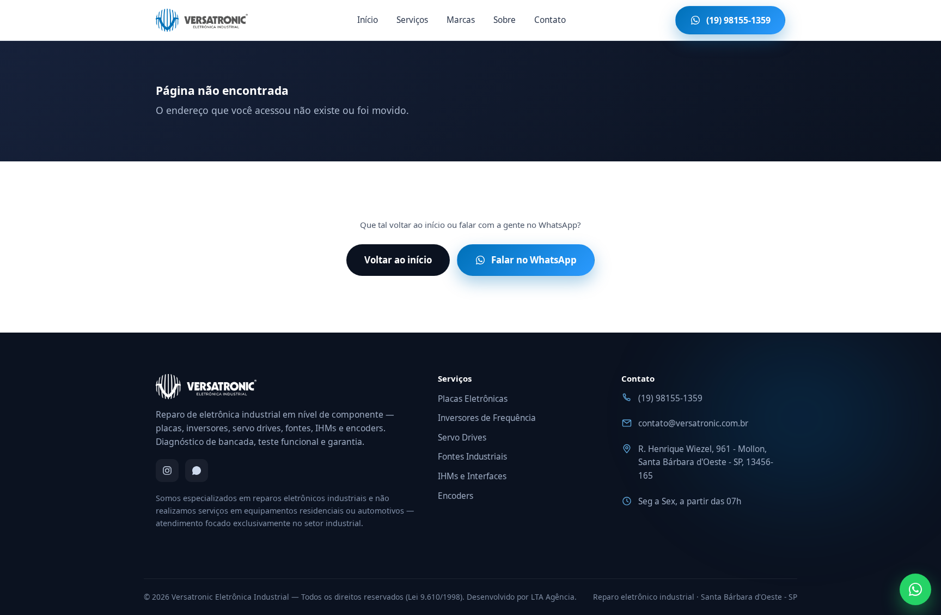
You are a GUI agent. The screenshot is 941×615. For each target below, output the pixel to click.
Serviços (412, 20)
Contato (550, 20)
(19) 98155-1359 (670, 398)
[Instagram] (167, 470)
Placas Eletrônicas (473, 399)
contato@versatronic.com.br (693, 423)
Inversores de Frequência (487, 418)
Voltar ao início (398, 260)
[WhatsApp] (196, 470)
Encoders (455, 496)
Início (367, 20)
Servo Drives (462, 437)
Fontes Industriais (472, 456)
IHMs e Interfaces (472, 476)
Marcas (461, 20)
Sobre (504, 20)
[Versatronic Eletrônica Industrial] (202, 20)
